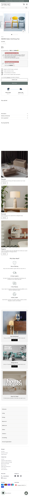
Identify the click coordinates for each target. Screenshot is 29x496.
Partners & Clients (4, 452)
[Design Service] (14, 353)
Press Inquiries (3, 454)
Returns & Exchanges (5, 463)
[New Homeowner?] (14, 323)
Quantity (3, 41)
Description (3, 113)
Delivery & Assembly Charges (6, 462)
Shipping (8, 77)
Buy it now (14, 83)
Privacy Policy (3, 468)
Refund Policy (3, 465)
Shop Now (4, 217)
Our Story (3, 451)
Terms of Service (4, 469)
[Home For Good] (14, 383)
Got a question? (4, 118)
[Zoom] (23, 31)
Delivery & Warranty (5, 115)
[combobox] (14, 8)
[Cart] (23, 4)
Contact (2, 459)
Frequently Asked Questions (6, 460)
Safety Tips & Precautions (5, 466)
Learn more (14, 366)
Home (2, 36)
